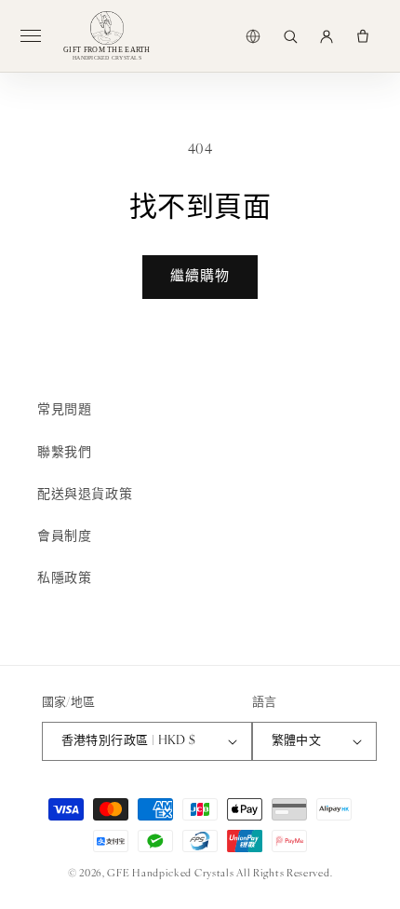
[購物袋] (363, 36)
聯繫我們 (64, 453)
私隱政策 (64, 579)
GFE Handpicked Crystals (170, 874)
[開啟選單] (38, 36)
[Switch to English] (253, 36)
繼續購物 (200, 277)
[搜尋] (290, 36)
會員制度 (64, 537)
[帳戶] (326, 36)
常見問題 (64, 410)
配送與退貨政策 (84, 495)
